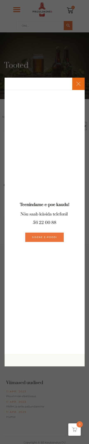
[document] (44, 222)
